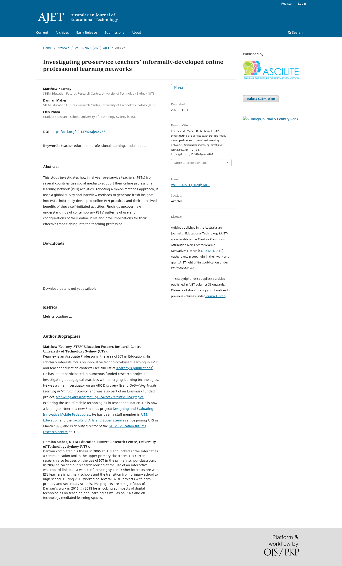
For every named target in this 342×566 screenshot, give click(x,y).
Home (47, 48)
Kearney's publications (134, 368)
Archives (62, 32)
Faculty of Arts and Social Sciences (99, 420)
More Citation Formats (190, 163)
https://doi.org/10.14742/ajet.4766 (78, 131)
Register (287, 3)
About (136, 32)
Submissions (114, 32)
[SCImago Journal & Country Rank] (270, 119)
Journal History (215, 296)
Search (297, 32)
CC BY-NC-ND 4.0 (210, 251)
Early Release (86, 32)
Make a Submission (260, 99)
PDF (181, 88)
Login (302, 3)
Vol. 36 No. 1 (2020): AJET (92, 48)
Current (42, 32)
